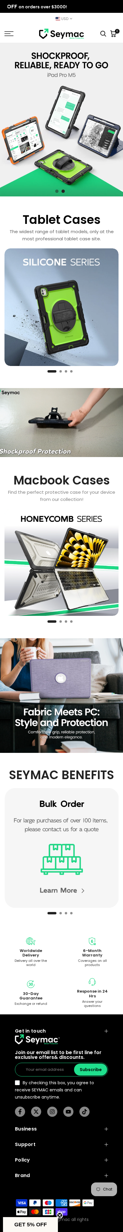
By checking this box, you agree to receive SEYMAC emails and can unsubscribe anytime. (54, 1090)
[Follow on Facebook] (20, 1112)
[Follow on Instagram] (52, 1112)
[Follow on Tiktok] (84, 1112)
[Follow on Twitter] (36, 1112)
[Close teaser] (60, 1215)
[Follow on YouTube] (68, 1112)
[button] (30, 1224)
